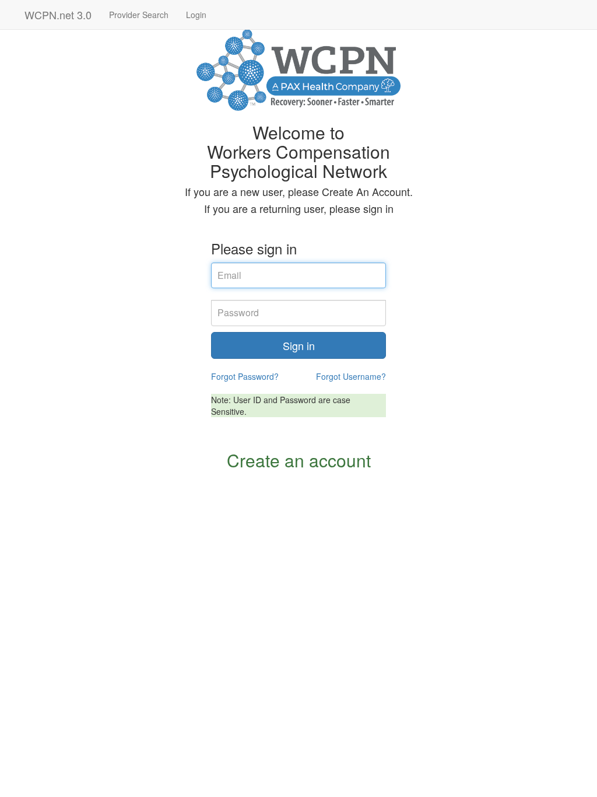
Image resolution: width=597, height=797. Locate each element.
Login (196, 14)
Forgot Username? (351, 376)
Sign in (299, 345)
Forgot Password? (245, 376)
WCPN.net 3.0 (58, 14)
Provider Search (138, 14)
